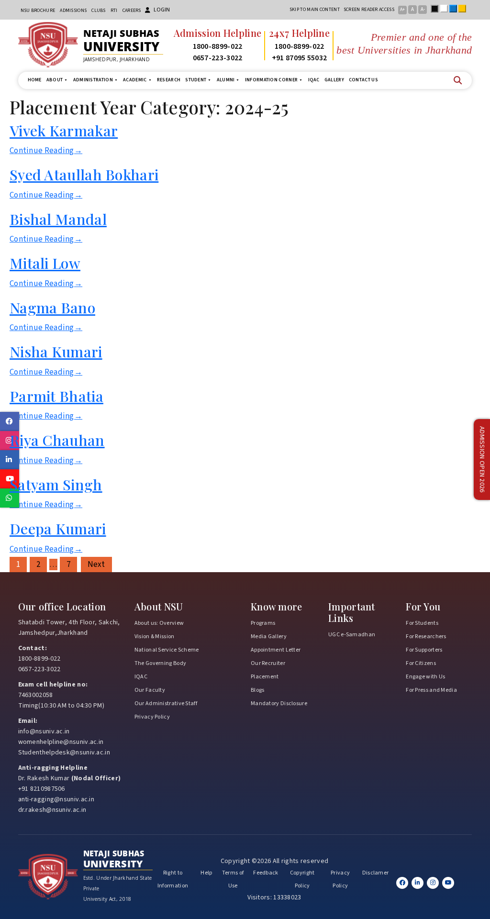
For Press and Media (431, 690)
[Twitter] (417, 883)
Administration (93, 80)
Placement (265, 677)
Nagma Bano (52, 307)
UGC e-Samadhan (351, 635)
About (54, 80)
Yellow (464, 8)
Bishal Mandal (58, 219)
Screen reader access (369, 9)
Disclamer (375, 873)
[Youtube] (448, 883)
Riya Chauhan (57, 440)
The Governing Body (160, 663)
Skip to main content (315, 9)
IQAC (314, 80)
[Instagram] (433, 883)
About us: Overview (159, 623)
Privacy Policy (152, 717)
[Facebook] (402, 883)
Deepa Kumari (58, 528)
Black (436, 8)
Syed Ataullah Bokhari (84, 174)
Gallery (334, 80)
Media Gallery (269, 636)
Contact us (363, 80)
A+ (402, 9)
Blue (455, 8)
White (446, 8)
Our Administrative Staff (165, 703)
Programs (263, 623)
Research (168, 80)
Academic (134, 80)
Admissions (73, 10)
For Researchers (426, 636)
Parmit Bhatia (56, 396)
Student (195, 80)
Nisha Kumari (56, 351)
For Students (422, 623)
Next (96, 564)
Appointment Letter (276, 650)
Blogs (258, 690)
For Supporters (424, 650)
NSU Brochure (38, 10)
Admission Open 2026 (482, 459)
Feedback (265, 873)
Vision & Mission (154, 636)
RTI (114, 10)
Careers (131, 10)
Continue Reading (46, 150)
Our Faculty (149, 690)
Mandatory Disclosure (279, 703)
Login (162, 10)
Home (35, 80)
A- (423, 9)
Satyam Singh (56, 484)
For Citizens (421, 663)
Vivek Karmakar (64, 130)
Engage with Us (425, 677)
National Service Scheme (166, 650)
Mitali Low (45, 263)
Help (206, 873)
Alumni (226, 80)
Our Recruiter (268, 663)
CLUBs (98, 10)
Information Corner (271, 80)
